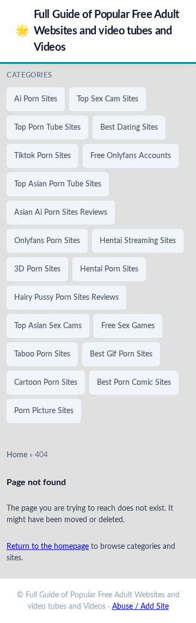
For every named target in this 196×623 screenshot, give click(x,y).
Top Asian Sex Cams (48, 326)
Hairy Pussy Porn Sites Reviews (66, 297)
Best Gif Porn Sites (121, 354)
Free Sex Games (128, 326)
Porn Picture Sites (44, 411)
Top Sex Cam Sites (107, 99)
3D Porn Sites (37, 269)
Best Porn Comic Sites (134, 382)
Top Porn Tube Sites (47, 127)
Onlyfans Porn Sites (47, 241)
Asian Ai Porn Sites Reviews (60, 212)
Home (17, 455)
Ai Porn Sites (35, 99)
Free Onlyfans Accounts (130, 156)
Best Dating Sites (129, 127)
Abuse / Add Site (140, 606)
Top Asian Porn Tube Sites (57, 184)
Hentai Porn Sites (109, 269)
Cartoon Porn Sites (45, 382)
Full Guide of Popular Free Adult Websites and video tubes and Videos (97, 31)
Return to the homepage (48, 547)
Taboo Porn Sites (42, 354)
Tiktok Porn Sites (42, 156)
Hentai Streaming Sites (138, 241)
